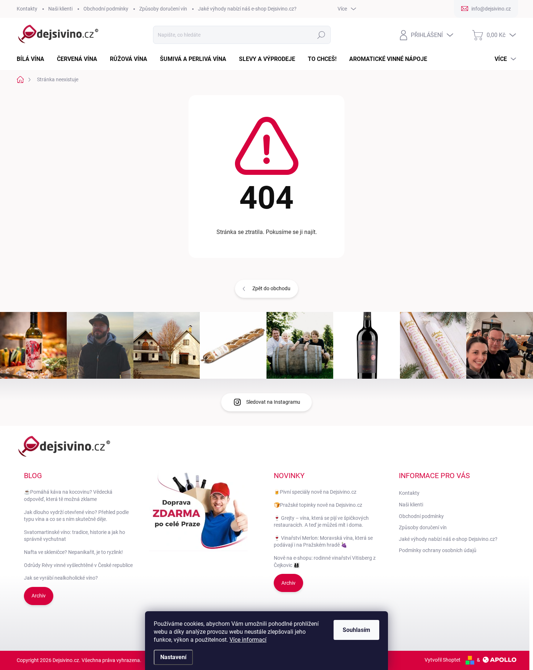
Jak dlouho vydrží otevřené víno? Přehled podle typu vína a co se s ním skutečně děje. (76, 515)
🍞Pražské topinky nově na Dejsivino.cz (318, 505)
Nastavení (173, 657)
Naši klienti (60, 9)
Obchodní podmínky (105, 9)
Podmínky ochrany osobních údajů (437, 550)
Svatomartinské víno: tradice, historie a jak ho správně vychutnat (74, 535)
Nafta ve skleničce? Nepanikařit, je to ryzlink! (73, 552)
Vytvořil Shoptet (442, 660)
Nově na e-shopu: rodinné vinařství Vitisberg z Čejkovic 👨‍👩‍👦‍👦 (325, 561)
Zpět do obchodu (271, 288)
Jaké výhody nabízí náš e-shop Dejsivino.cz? (247, 9)
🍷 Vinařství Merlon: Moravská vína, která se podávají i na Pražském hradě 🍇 (323, 541)
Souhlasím (356, 629)
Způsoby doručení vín (163, 9)
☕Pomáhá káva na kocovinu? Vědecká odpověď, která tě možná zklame (68, 495)
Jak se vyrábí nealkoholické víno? (61, 578)
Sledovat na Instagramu (273, 402)
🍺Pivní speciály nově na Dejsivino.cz (315, 492)
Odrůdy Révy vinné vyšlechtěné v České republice (78, 565)
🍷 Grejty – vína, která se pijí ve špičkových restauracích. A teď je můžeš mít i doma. (321, 521)
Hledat (321, 35)
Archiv (39, 596)
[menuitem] (33, 59)
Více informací (248, 639)
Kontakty (27, 9)
